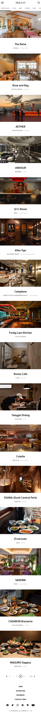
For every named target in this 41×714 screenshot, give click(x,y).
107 (31, 676)
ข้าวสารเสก (20, 539)
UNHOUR (20, 168)
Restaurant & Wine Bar (27, 254)
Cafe (24, 172)
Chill (25, 419)
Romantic (27, 89)
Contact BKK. (21, 699)
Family (23, 543)
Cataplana (20, 291)
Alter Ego (20, 250)
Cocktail (26, 130)
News (34, 8)
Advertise (20, 691)
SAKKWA (20, 580)
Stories (27, 8)
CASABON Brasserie (20, 621)
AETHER (20, 127)
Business (20, 695)
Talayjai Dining (20, 415)
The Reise (20, 44)
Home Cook (24, 48)
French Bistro (24, 460)
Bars (20, 8)
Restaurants (5, 8)
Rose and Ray (20, 85)
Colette (20, 456)
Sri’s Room (20, 209)
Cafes (14, 8)
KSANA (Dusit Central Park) (20, 498)
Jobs (20, 686)
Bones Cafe (20, 374)
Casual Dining (23, 213)
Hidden (24, 501)
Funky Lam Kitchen (20, 333)
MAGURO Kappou (20, 662)
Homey (23, 378)
